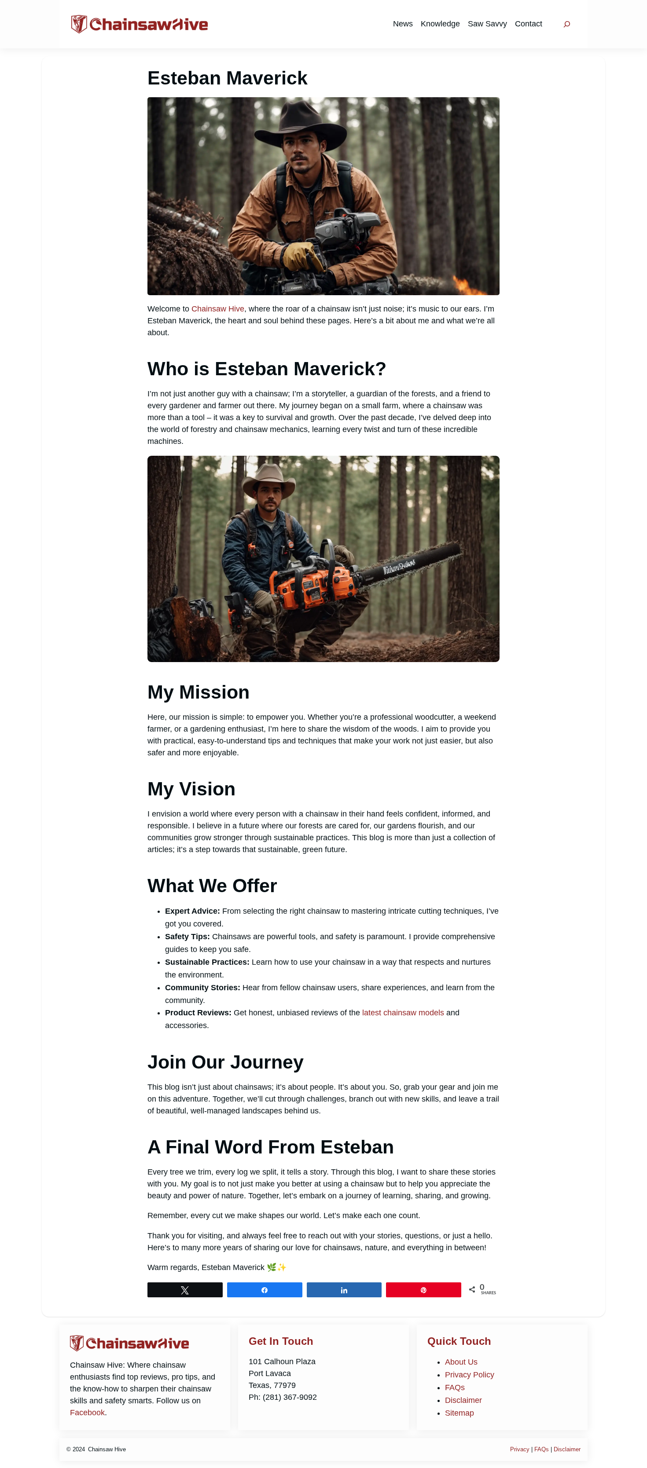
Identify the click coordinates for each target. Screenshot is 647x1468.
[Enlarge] (488, 467)
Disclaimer (463, 1400)
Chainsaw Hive (217, 308)
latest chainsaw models (403, 1012)
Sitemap (459, 1413)
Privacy (519, 1449)
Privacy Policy (469, 1374)
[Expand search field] (567, 24)
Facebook (87, 1412)
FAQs (455, 1387)
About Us (461, 1362)
